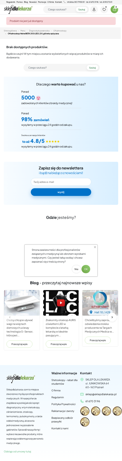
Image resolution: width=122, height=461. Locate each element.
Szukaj (81, 9)
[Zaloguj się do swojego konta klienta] (94, 9)
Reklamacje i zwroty (62, 410)
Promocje (42, 2)
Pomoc (20, 2)
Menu (22, 30)
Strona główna (10, 30)
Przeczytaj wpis (19, 344)
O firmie (50, 2)
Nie (76, 269)
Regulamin (10, 2)
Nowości (33, 2)
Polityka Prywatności (63, 404)
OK (86, 269)
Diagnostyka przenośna (39, 30)
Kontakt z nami (59, 428)
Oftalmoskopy (59, 30)
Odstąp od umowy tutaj (17, 451)
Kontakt (58, 2)
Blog (26, 2)
